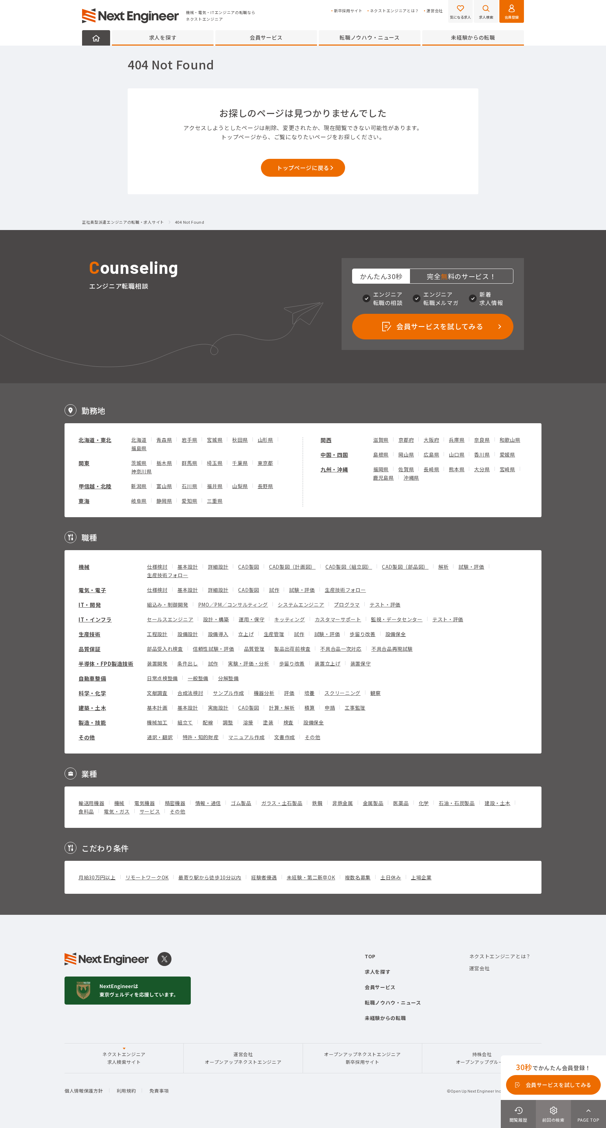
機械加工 (157, 722)
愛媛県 (507, 454)
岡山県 (406, 454)
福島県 (139, 448)
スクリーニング (342, 692)
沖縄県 (411, 477)
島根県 (381, 454)
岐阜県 (139, 500)
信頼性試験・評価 (213, 648)
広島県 (431, 454)
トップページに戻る (303, 167)
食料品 (86, 811)
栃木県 (164, 462)
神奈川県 (141, 471)
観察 (375, 692)
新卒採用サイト (348, 11)
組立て (185, 722)
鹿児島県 (383, 477)
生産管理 (274, 633)
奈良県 (482, 439)
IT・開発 (90, 604)
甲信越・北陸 (95, 486)
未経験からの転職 (473, 37)
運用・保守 (252, 619)
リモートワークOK (147, 877)
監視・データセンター (397, 619)
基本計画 (157, 707)
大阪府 (431, 439)
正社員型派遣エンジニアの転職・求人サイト (123, 222)
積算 (309, 707)
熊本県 (456, 469)
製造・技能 (92, 722)
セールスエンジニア (170, 619)
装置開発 (157, 663)
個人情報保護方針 (84, 1090)
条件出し (187, 663)
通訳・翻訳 (160, 737)
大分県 (482, 469)
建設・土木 (498, 802)
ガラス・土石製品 (282, 802)
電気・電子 (92, 590)
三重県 (214, 500)
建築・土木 (92, 707)
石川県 (189, 485)
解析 (443, 566)
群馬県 (189, 462)
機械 (84, 566)
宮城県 (214, 439)
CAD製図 (248, 566)
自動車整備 (92, 678)
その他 (87, 737)
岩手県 (189, 439)
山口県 (456, 454)
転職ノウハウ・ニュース (369, 37)
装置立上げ (328, 663)
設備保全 (395, 633)
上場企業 (421, 877)
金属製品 (373, 802)
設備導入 (218, 633)
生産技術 (90, 634)
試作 (274, 589)
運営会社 (434, 11)
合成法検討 (190, 692)
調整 (228, 722)
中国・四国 (334, 454)
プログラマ (347, 604)
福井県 (214, 485)
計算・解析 (282, 707)
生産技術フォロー (167, 575)
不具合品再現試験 (392, 648)
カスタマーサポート (338, 619)
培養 (309, 692)
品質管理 (254, 648)
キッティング (289, 619)
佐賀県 (406, 469)
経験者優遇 (264, 877)
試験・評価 (471, 566)
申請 (330, 707)
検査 (288, 722)
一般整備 (198, 678)
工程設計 (157, 633)
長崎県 (431, 469)
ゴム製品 (241, 802)
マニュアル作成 (246, 737)
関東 (84, 463)
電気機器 (144, 802)
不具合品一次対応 (341, 648)
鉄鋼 (317, 802)
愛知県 (189, 500)
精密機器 (175, 802)
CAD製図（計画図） (292, 566)
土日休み (391, 877)
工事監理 (355, 707)
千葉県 (240, 462)
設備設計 (187, 633)
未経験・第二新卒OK (311, 877)
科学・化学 (92, 693)
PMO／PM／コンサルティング (233, 604)
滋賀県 (381, 439)
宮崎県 (507, 469)
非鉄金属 (342, 802)
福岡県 (381, 469)
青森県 (164, 439)
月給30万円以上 (97, 877)
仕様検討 (157, 566)
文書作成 (284, 737)
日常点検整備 (162, 678)
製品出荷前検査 (292, 648)
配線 (208, 722)
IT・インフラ (95, 619)
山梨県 (240, 485)
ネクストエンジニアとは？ (394, 11)
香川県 (482, 454)
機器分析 (264, 692)
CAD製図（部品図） (405, 566)
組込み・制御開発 (167, 604)
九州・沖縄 (334, 469)
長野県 (265, 485)
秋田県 (240, 439)
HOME (96, 38)
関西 (326, 440)
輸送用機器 (92, 802)
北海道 (139, 439)
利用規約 (126, 1090)
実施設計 (218, 707)
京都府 (406, 439)
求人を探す (163, 37)
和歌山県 (510, 439)
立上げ (246, 633)
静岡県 (164, 500)
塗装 (268, 722)
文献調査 (157, 692)
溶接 (248, 722)
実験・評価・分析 (248, 663)
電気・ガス (117, 811)
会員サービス (266, 37)
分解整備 (228, 678)
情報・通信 (208, 802)
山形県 (265, 439)
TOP (370, 956)
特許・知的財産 (201, 737)
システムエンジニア (301, 604)
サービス (150, 811)
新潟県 (139, 485)
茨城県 (139, 462)
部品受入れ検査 (165, 648)
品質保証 (90, 649)
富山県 (164, 485)
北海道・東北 (95, 440)
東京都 (265, 462)
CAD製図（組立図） (348, 566)
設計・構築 (216, 619)
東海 (84, 501)
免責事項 (159, 1090)
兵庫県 (456, 439)
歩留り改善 (363, 633)
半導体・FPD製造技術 (106, 663)
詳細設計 (218, 566)
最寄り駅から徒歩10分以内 (210, 877)
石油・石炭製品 (457, 802)
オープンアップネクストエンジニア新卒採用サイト (362, 1058)
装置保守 (360, 663)
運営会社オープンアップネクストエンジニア (243, 1058)
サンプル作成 (228, 692)
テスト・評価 (385, 604)
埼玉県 (214, 462)
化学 (424, 802)
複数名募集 (358, 877)
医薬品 (401, 802)
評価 (289, 692)
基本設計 (187, 566)
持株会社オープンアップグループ (482, 1058)
